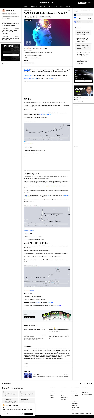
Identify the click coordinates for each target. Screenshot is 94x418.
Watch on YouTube (78, 101)
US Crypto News (74, 401)
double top (51, 78)
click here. (50, 302)
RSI (48, 195)
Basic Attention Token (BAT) (30, 78)
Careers (52, 397)
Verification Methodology (85, 391)
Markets (29, 10)
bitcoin (38, 302)
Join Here (17, 63)
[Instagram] (37, 16)
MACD (27, 195)
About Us (52, 395)
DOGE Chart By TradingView (29, 230)
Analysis (26, 10)
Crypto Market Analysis (74, 396)
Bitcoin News (74, 393)
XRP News (73, 391)
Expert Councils (64, 397)
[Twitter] (28, 16)
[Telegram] (31, 16)
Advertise (52, 391)
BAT (25, 246)
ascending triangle (50, 186)
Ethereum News (74, 399)
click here (59, 305)
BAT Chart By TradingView (29, 290)
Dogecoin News (74, 403)
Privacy (77, 413)
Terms (73, 413)
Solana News (74, 405)
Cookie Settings (88, 413)
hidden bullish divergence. (45, 114)
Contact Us (52, 393)
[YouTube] (25, 16)
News (62, 391)
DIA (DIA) (27, 70)
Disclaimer (82, 413)
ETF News (73, 409)
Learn (62, 393)
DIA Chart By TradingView (28, 143)
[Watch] (83, 90)
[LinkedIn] (34, 16)
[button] (10, 394)
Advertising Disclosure (87, 394)
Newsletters (63, 399)
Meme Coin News (75, 407)
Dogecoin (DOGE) (28, 75)
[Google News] (91, 383)
